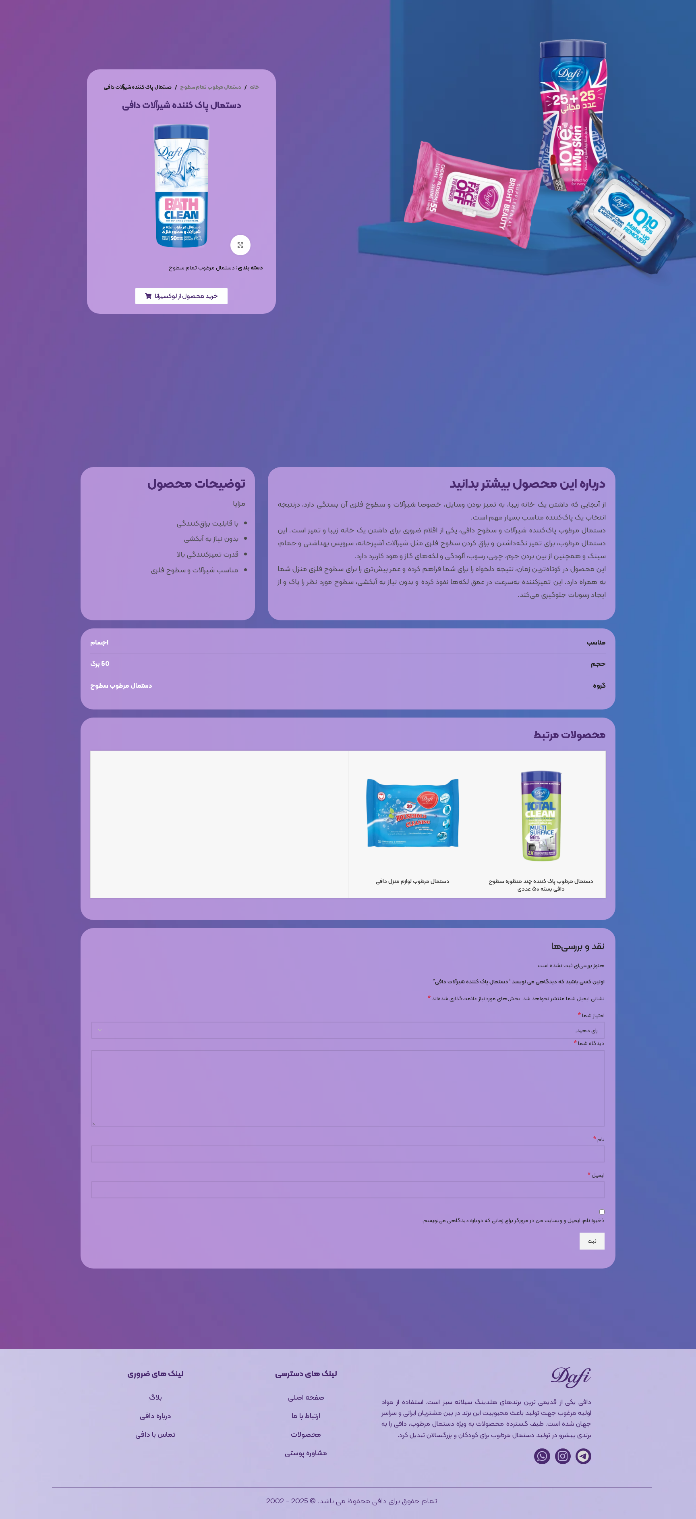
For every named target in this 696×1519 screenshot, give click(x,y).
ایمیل (596, 1175)
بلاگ (294, 19)
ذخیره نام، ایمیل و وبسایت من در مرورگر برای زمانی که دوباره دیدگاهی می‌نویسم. (513, 1220)
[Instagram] (563, 1456)
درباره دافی (259, 19)
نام (599, 1139)
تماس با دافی (211, 19)
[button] (181, 296)
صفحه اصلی (306, 1397)
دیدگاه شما (589, 1043)
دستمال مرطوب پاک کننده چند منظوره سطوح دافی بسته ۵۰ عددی (541, 885)
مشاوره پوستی (306, 1452)
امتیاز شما (591, 1015)
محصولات (463, 19)
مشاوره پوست (415, 19)
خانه (497, 19)
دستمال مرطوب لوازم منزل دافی (413, 881)
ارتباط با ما (306, 1415)
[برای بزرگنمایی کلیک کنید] (240, 245)
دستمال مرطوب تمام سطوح (210, 87)
